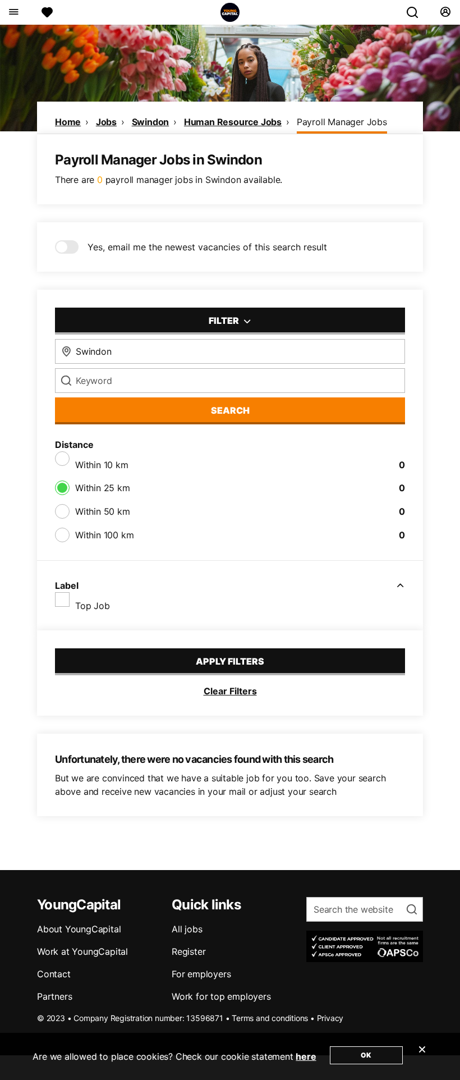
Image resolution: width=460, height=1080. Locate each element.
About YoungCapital (79, 929)
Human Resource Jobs (233, 121)
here (306, 1056)
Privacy (330, 1018)
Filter (225, 320)
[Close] (422, 1056)
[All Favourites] (47, 12)
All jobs (187, 929)
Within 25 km (102, 487)
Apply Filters (230, 661)
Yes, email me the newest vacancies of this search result (207, 247)
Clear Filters (230, 691)
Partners (54, 996)
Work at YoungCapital (82, 951)
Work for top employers (221, 996)
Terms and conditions (270, 1018)
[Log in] (445, 12)
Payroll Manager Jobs (342, 121)
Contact (54, 974)
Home (68, 121)
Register (188, 951)
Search (230, 410)
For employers (201, 974)
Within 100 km (104, 535)
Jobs (106, 121)
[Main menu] (13, 12)
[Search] (416, 12)
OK (366, 1055)
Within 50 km (102, 511)
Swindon (150, 121)
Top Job (92, 605)
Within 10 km (101, 464)
